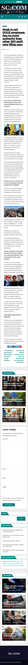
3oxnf (4, 662)
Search (4, 513)
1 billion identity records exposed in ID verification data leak (13, 588)
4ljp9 (14, 662)
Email (4, 478)
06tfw (9, 662)
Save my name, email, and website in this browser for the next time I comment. (13, 499)
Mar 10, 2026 (8, 606)
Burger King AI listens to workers (11, 540)
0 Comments (17, 590)
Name (4, 469)
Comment (5, 439)
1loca (1, 662)
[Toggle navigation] (25, 16)
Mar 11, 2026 (8, 590)
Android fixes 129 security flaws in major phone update (13, 604)
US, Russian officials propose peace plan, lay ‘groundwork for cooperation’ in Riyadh (19, 356)
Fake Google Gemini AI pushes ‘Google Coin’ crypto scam (13, 636)
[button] (19, 16)
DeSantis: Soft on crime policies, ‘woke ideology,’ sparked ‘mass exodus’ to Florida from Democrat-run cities (13, 563)
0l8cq (20, 662)
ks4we (12, 662)
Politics (4, 26)
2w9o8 (6, 662)
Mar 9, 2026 (8, 638)
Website (5, 487)
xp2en (17, 662)
